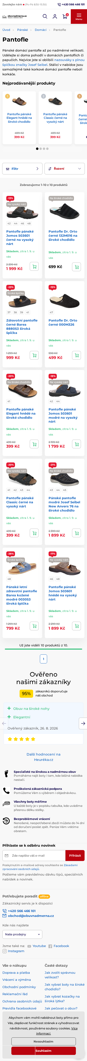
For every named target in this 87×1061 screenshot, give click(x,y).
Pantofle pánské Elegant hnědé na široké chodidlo (19, 117)
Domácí (40, 30)
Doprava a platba (16, 972)
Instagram (16, 951)
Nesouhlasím (43, 1041)
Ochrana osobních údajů (22, 1001)
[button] (45, 16)
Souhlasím (43, 1050)
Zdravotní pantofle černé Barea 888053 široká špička (21, 326)
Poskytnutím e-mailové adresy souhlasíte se (40, 866)
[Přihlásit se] (55, 16)
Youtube (39, 946)
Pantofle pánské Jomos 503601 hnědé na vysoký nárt (63, 593)
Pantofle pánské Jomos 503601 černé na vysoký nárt (20, 237)
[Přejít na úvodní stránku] (14, 16)
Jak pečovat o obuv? (61, 1008)
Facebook (61, 946)
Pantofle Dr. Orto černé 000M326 (63, 322)
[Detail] (34, 266)
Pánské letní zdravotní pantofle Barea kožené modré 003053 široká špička (21, 595)
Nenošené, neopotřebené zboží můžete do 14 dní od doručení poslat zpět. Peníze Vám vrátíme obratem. (49, 827)
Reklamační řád (15, 994)
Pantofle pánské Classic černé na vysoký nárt (55, 117)
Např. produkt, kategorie (33, 44)
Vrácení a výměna (16, 980)
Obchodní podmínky (19, 987)
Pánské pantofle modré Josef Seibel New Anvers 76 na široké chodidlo (64, 504)
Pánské (22, 30)
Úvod (6, 30)
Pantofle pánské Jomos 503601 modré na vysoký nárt (63, 415)
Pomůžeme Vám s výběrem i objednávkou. (45, 793)
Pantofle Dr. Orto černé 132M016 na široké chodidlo (63, 235)
